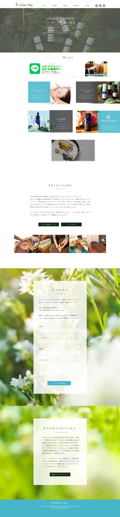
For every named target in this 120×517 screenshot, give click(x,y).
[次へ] (109, 30)
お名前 (40, 326)
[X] (96, 5)
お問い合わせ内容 (43, 360)
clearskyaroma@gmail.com (51, 307)
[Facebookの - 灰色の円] (100, 5)
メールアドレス (43, 337)
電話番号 (41, 348)
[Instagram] (104, 5)
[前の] (10, 30)
